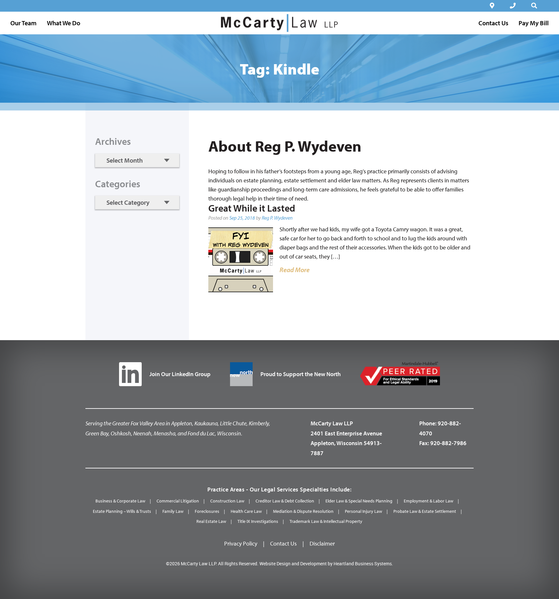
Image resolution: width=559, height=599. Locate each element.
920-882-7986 (448, 443)
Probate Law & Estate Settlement (424, 511)
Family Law (172, 511)
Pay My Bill (534, 23)
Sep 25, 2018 (242, 217)
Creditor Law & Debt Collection (285, 501)
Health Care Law (246, 511)
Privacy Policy (240, 543)
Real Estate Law (211, 521)
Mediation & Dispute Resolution (303, 511)
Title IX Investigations (257, 521)
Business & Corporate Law (120, 501)
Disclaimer (322, 543)
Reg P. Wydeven (277, 217)
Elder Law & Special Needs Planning (358, 501)
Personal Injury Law (363, 511)
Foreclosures (207, 511)
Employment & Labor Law (428, 501)
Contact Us (283, 543)
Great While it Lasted (251, 208)
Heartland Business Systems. (363, 563)
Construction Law (227, 501)
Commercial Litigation (178, 501)
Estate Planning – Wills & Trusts (122, 511)
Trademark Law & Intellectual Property (326, 521)
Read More (295, 269)
